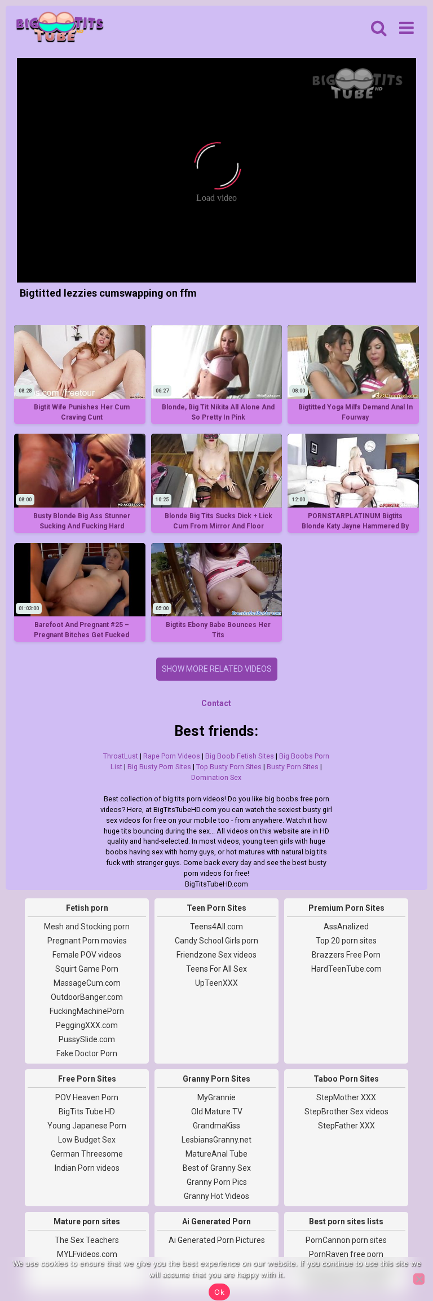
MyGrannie (216, 1097)
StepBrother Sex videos (346, 1111)
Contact (216, 703)
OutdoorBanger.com (87, 997)
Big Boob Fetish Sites (239, 756)
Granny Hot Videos (216, 1196)
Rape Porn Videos (171, 756)
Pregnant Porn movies (87, 940)
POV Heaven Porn (86, 1097)
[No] (419, 1279)
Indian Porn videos (87, 1167)
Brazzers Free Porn (346, 954)
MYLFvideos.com (87, 1254)
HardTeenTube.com (346, 968)
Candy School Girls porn (216, 940)
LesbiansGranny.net (216, 1139)
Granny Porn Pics (217, 1182)
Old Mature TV (216, 1111)
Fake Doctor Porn (86, 1053)
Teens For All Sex (216, 968)
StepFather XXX (346, 1125)
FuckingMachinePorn (87, 1011)
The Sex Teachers (87, 1240)
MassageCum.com (87, 982)
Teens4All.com (216, 926)
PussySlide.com (87, 1039)
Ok (219, 1291)
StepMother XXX (346, 1097)
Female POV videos (86, 954)
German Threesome (87, 1153)
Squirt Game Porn (86, 968)
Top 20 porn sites (346, 940)
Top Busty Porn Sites (229, 766)
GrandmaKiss (216, 1125)
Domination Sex (216, 777)
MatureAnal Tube (216, 1153)
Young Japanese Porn (86, 1125)
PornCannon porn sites (346, 1240)
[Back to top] (399, 1250)
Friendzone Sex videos (216, 954)
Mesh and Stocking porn (87, 926)
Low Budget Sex (87, 1139)
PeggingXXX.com (87, 1025)
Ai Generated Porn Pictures (217, 1240)
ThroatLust (120, 756)
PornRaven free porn (346, 1254)
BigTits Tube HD (87, 1111)
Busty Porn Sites (293, 766)
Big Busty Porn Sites (159, 766)
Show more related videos (217, 668)
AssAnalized (346, 926)
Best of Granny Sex (217, 1167)
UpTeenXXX (216, 982)
